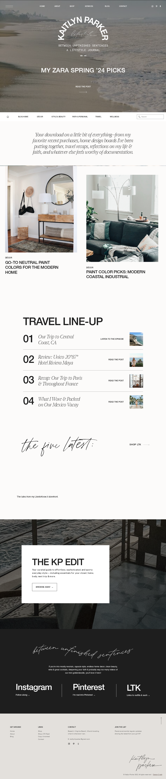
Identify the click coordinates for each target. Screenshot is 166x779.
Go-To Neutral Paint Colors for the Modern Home (32, 268)
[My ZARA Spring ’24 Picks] (83, 92)
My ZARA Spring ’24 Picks (83, 71)
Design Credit (157, 774)
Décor (8, 258)
